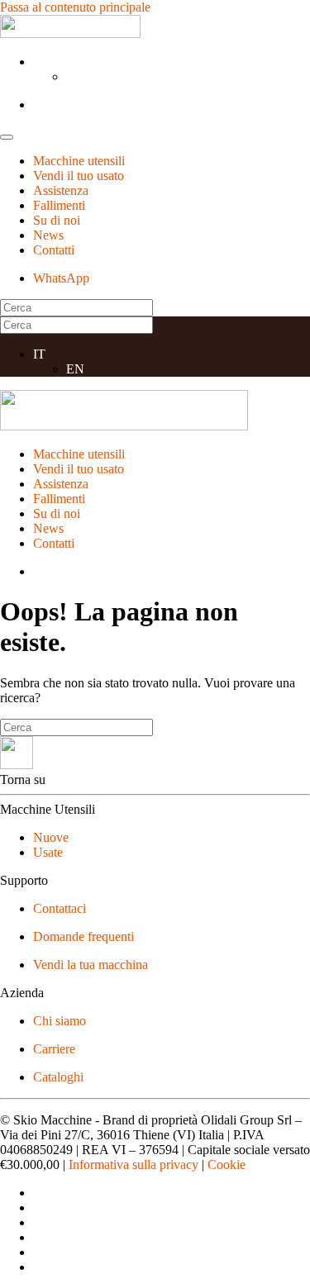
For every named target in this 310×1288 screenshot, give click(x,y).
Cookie (226, 1164)
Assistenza (60, 190)
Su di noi (56, 220)
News (48, 235)
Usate (48, 852)
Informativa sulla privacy (133, 1164)
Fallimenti (59, 205)
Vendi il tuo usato (78, 176)
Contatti (53, 250)
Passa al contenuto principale (75, 7)
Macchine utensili (79, 161)
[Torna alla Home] (70, 33)
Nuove (51, 837)
